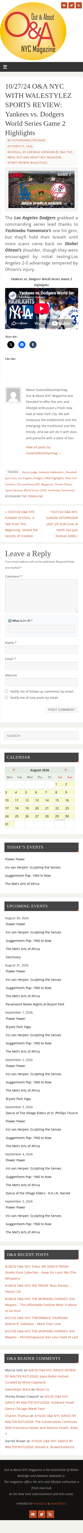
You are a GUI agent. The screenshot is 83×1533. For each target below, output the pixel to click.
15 (59, 800)
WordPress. (58, 1504)
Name (11, 643)
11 (19, 800)
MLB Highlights (54, 478)
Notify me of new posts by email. (34, 698)
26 (29, 816)
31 (9, 824)
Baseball (14, 152)
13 (39, 800)
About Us (42, 1389)
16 (69, 800)
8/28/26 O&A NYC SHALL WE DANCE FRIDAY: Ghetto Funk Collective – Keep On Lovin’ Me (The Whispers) (40, 1272)
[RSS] (79, 5)
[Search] (73, 737)
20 (39, 808)
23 (69, 808)
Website (11, 675)
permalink (35, 496)
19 (29, 808)
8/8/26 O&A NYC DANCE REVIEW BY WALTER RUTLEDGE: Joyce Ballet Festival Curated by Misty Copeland (40, 1376)
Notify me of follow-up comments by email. (42, 691)
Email (10, 659)
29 (59, 816)
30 (69, 816)
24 (9, 816)
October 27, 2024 (20, 146)
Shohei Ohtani (63, 484)
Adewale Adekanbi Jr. (52, 472)
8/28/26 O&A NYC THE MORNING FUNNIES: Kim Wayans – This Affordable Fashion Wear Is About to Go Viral (41, 1305)
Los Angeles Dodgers (31, 478)
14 (49, 800)
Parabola (40, 1504)
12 (29, 800)
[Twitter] (71, 5)
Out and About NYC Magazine (39, 157)
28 (49, 816)
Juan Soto (11, 478)
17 (9, 808)
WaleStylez (38, 163)
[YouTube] (64, 5)
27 (39, 816)
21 (49, 808)
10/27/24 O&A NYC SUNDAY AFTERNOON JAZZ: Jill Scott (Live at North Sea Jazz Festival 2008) (62, 524)
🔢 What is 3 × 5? (20, 621)
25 (19, 816)
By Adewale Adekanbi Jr (40, 152)
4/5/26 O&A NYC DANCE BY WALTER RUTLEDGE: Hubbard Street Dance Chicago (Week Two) (39, 1402)
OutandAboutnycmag (29, 140)
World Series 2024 (35, 490)
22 (59, 808)
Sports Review (18, 163)
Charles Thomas (17, 1416)
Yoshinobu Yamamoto (61, 490)
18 (19, 808)
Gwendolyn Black (17, 1389)
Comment (13, 576)
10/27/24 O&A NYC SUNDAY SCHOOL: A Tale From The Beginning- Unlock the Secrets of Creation (21, 524)
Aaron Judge (29, 472)
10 (9, 800)
